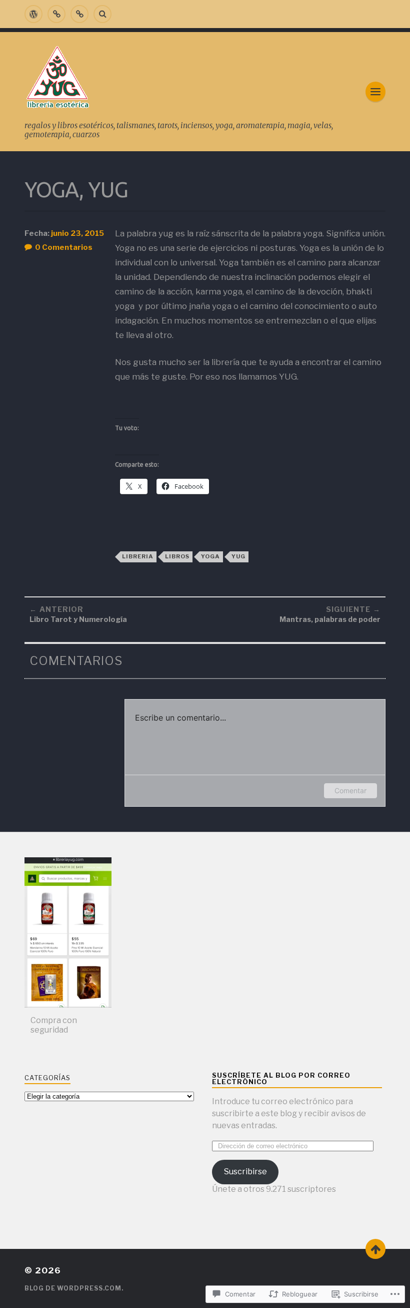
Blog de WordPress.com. (74, 1288)
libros (177, 556)
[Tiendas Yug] (79, 14)
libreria (138, 556)
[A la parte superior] (376, 1249)
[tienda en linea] (57, 14)
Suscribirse (245, 1171)
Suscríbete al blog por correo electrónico (281, 1079)
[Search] (103, 14)
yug (239, 556)
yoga (210, 556)
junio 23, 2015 (77, 233)
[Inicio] (33, 14)
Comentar (350, 790)
